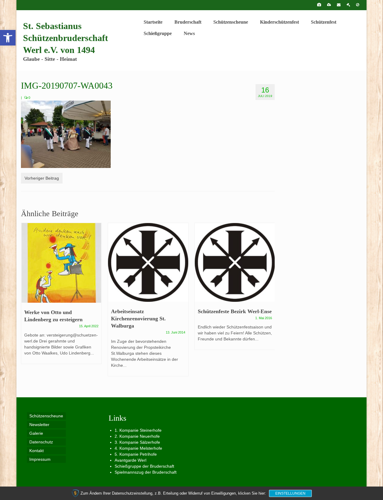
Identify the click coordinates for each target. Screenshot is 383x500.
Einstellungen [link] (290, 493)
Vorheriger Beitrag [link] (42, 178)
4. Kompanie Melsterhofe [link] (138, 448)
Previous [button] (26, 302)
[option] (61, 296)
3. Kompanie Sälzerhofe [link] (137, 442)
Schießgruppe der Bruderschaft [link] (144, 466)
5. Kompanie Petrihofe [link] (136, 454)
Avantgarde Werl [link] (130, 460)
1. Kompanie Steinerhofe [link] (138, 430)
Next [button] (269, 302)
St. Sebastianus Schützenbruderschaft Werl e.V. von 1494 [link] (65, 38)
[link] (8, 38)
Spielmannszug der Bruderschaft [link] (146, 472)
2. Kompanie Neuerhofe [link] (137, 436)
